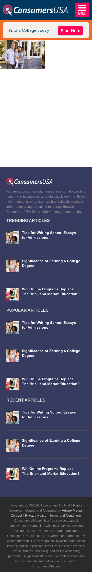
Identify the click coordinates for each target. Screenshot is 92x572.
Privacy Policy (36, 515)
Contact (17, 515)
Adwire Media (72, 510)
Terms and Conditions (65, 515)
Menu (82, 10)
